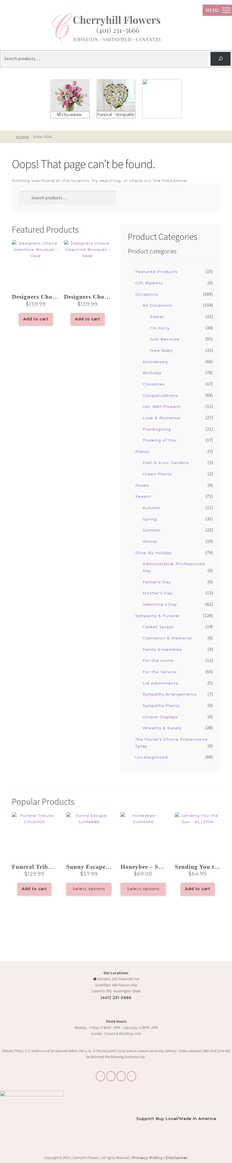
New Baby (161, 350)
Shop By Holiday (153, 552)
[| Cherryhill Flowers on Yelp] (131, 1076)
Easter (157, 316)
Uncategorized (151, 757)
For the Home (158, 660)
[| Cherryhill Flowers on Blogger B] (100, 1076)
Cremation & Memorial (167, 638)
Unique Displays (160, 717)
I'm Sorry (159, 328)
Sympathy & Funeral (157, 615)
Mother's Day (157, 593)
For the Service (160, 672)
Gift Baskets (149, 283)
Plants (142, 451)
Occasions (146, 294)
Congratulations (160, 395)
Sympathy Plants (161, 705)
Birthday (152, 372)
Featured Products (156, 271)
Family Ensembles (162, 649)
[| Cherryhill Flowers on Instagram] (110, 1076)
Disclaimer (176, 1157)
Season (143, 496)
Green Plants (157, 474)
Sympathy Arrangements (170, 694)
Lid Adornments (160, 683)
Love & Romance (161, 418)
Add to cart (35, 319)
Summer (152, 530)
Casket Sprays (158, 626)
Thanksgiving (157, 429)
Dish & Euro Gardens (166, 462)
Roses (142, 485)
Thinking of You (160, 440)
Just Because (165, 339)
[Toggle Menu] (226, 10)
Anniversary (155, 361)
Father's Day (157, 582)
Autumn (151, 507)
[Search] (220, 59)
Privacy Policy (147, 1157)
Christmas (153, 384)
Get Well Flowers (161, 406)
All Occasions (157, 305)
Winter (150, 541)
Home (22, 136)
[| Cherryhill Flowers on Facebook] (121, 1076)
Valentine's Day (160, 604)
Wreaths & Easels (162, 728)
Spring (150, 519)
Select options (89, 888)
